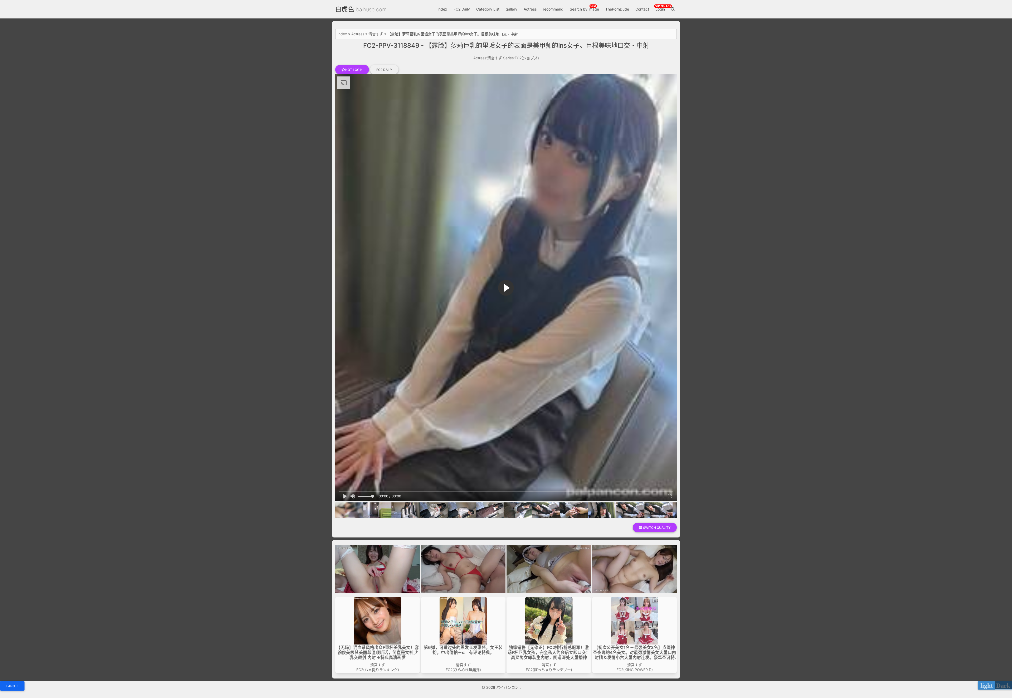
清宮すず (375, 34)
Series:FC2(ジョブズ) (521, 58)
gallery (511, 9)
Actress (530, 9)
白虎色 (344, 9)
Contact (642, 9)
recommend (553, 9)
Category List (487, 9)
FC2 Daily (462, 9)
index (442, 9)
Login (660, 9)
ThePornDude (617, 9)
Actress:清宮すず (487, 58)
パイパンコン (508, 687)
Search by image (584, 9)
